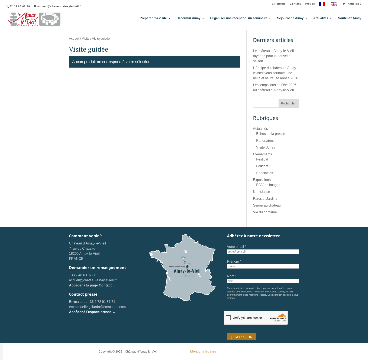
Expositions (262, 180)
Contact (295, 4)
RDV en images (268, 185)
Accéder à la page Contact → (92, 285)
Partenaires (265, 140)
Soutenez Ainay (349, 18)
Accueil (74, 38)
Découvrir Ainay (188, 18)
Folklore (262, 166)
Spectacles (264, 173)
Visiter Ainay (265, 147)
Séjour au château (267, 205)
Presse (310, 4)
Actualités (320, 18)
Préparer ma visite (153, 18)
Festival (262, 159)
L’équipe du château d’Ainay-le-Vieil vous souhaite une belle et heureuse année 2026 (275, 73)
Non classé (261, 192)
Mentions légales (203, 351)
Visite (85, 38)
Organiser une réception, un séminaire (238, 18)
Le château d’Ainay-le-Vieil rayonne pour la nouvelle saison (273, 56)
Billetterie (279, 4)
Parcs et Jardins (265, 198)
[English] (335, 5)
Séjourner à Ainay (290, 18)
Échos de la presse (270, 134)
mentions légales (257, 294)
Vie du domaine (265, 212)
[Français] (323, 5)
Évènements (262, 154)
